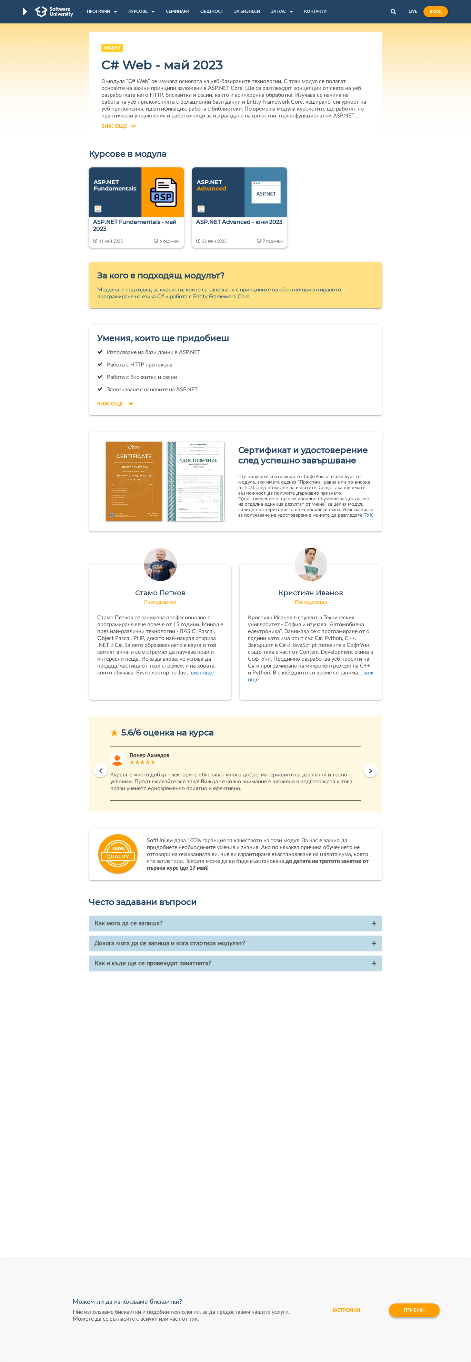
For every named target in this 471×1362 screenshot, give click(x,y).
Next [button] (370, 770)
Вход (436, 12)
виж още (202, 672)
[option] (235, 773)
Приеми (414, 1310)
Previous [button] (100, 770)
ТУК (368, 515)
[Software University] (54, 11)
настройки (345, 1310)
